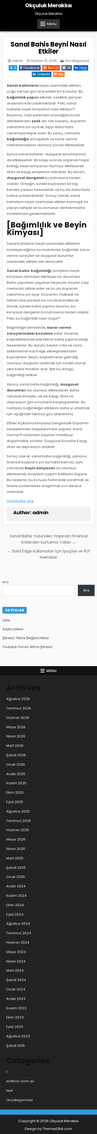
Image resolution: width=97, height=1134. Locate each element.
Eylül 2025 (14, 801)
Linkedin (43, 74)
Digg (83, 67)
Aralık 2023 (15, 998)
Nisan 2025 (15, 848)
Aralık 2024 (16, 886)
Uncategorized (77, 60)
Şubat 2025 (16, 867)
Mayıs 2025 (16, 839)
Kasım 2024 (16, 895)
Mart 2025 (14, 858)
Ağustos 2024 (18, 923)
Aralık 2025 (15, 773)
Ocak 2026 (15, 764)
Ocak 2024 (15, 989)
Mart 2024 (15, 970)
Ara (5, 581)
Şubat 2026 (16, 755)
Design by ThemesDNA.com (48, 1128)
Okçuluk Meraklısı (48, 5)
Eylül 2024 (14, 914)
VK (69, 67)
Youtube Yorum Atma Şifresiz (27, 646)
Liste (6, 620)
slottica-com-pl (20, 1081)
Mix (61, 74)
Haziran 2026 (17, 717)
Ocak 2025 (15, 876)
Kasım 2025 (16, 783)
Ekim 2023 (15, 1017)
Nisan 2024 (16, 961)
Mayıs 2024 (16, 951)
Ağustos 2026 (18, 698)
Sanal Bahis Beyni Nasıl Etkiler (48, 48)
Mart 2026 (14, 745)
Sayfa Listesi (12, 629)
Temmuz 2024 (18, 933)
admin (17, 60)
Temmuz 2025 (18, 820)
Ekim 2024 (15, 905)
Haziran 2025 (17, 829)
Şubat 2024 (16, 979)
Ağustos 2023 (18, 1036)
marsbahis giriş (20, 500)
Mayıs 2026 (16, 727)
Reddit (53, 67)
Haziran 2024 (17, 942)
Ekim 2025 (15, 792)
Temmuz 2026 (18, 708)
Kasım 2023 (16, 1008)
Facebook (31, 67)
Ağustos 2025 (18, 811)
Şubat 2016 (15, 1045)
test (9, 1090)
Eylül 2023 (14, 1026)
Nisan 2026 (15, 736)
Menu (52, 23)
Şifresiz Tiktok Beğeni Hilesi (25, 637)
